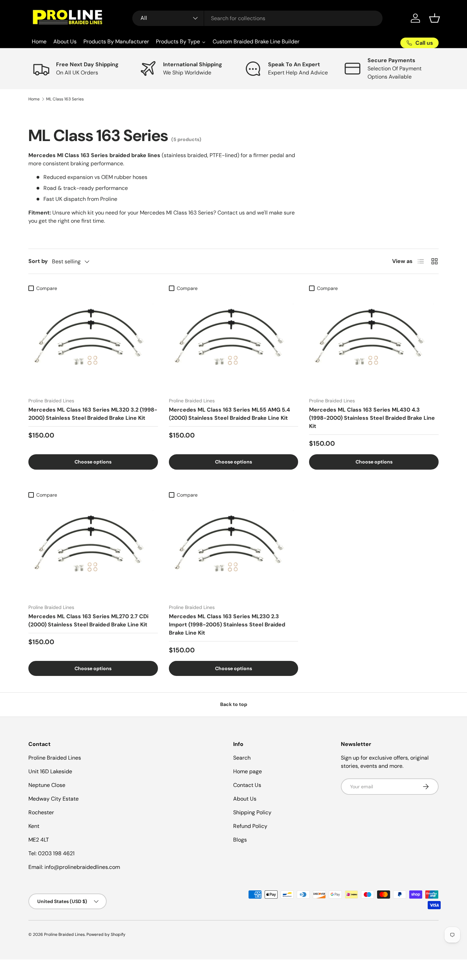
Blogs (240, 839)
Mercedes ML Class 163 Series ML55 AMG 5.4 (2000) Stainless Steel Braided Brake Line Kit (229, 413)
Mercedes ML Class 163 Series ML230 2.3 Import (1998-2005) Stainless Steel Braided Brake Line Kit (227, 624)
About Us (244, 798)
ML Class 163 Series (65, 99)
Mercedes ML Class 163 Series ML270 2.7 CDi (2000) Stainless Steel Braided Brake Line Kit (88, 620)
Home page (247, 771)
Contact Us (247, 785)
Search (242, 757)
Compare (46, 288)
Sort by (38, 261)
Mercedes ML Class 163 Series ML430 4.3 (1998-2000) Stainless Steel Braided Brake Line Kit (372, 418)
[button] (434, 18)
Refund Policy (250, 826)
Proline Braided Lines (64, 934)
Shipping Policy (252, 812)
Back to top (233, 704)
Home (34, 99)
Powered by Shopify (105, 934)
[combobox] (257, 18)
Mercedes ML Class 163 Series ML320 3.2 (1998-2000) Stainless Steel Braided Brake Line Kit (92, 413)
